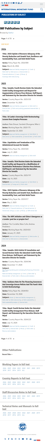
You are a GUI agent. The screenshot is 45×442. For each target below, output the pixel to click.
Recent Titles (6, 354)
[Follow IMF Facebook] (4, 3)
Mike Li (37, 124)
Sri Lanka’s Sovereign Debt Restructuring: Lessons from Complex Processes (21, 118)
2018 (4, 370)
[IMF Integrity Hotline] (21, 3)
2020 (33, 368)
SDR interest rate (32, 210)
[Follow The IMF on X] (2, 3)
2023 (19, 368)
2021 (28, 368)
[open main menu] (41, 4)
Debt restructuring (16, 300)
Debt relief (5, 72)
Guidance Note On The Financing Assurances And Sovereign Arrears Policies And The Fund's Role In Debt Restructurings (22, 284)
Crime (24, 273)
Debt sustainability (17, 136)
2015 (19, 370)
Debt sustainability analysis (10, 302)
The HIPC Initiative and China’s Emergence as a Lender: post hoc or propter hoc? (22, 217)
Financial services (29, 208)
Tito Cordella (14, 224)
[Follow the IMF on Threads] (11, 3)
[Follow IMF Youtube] (14, 3)
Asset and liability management (19, 69)
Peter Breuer (13, 124)
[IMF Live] (37, 439)
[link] (5, 22)
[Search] (41, 9)
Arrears (12, 297)
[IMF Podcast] (16, 3)
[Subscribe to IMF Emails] (19, 3)
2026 (4, 368)
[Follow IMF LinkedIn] (6, 3)
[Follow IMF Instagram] (9, 3)
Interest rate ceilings (8, 210)
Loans (17, 74)
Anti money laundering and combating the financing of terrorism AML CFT (20, 270)
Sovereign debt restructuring (10, 76)
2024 (14, 368)
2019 (38, 368)
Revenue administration (27, 276)
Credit (31, 69)
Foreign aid (15, 184)
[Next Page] (13, 38)
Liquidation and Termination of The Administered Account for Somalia (18, 143)
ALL (23, 370)
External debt (24, 72)
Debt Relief (33, 134)
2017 (9, 370)
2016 (14, 370)
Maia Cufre (24, 224)
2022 (23, 368)
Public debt (5, 111)
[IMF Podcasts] (27, 439)
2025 (9, 368)
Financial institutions (8, 74)
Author (11, 32)
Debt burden (33, 236)
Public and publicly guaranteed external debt (25, 108)
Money (23, 74)
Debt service (14, 72)
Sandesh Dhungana (26, 124)
